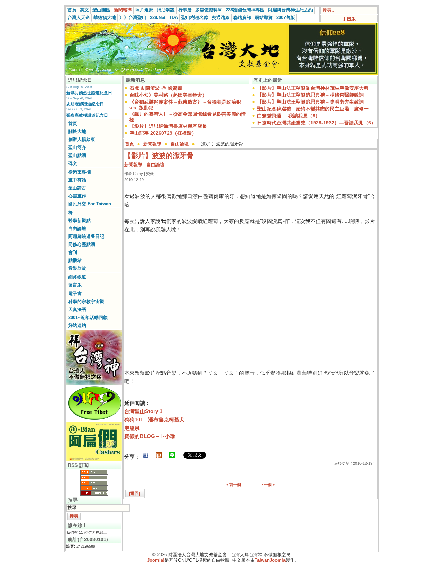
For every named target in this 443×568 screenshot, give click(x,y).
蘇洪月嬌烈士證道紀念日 (89, 92)
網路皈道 (77, 276)
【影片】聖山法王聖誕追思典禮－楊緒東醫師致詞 (310, 95)
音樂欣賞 (77, 268)
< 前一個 (233, 484)
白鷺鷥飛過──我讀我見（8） (288, 115)
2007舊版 (285, 17)
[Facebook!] (146, 457)
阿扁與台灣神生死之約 (290, 9)
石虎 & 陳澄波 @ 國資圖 (155, 88)
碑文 (72, 163)
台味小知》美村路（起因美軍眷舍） (168, 95)
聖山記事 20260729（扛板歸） (163, 133)
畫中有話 (77, 180)
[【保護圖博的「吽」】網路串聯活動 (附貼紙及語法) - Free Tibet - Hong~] (94, 420)
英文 (84, 9)
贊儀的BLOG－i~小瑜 (149, 436)
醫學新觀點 (79, 220)
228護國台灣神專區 (245, 9)
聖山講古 (77, 187)
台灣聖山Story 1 (143, 411)
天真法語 (77, 309)
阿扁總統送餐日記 (86, 236)
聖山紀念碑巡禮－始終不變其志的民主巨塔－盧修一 (313, 109)
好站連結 (77, 325)
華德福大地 (104, 17)
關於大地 (77, 131)
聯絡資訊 (242, 17)
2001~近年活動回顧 (88, 317)
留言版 (75, 284)
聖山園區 (101, 9)
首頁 (71, 9)
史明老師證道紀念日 (85, 103)
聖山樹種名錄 (194, 17)
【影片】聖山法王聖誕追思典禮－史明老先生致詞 (310, 102)
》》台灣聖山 (132, 17)
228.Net (157, 17)
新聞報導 (123, 9)
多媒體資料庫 (208, 9)
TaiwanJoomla (270, 560)
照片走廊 (144, 9)
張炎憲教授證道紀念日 (87, 115)
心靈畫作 (77, 195)
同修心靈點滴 (81, 244)
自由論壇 (77, 228)
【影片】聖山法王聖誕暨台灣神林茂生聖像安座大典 (313, 88)
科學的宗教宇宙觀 (86, 301)
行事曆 (185, 9)
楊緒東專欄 (79, 172)
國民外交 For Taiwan (89, 203)
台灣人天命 (78, 17)
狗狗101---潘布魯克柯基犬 (154, 420)
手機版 (349, 18)
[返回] (134, 493)
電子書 (75, 293)
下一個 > (267, 484)
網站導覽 (264, 17)
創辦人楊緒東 (81, 139)
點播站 (75, 260)
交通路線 (221, 17)
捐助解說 (166, 9)
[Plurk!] (159, 457)
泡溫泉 (132, 428)
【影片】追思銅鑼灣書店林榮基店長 (168, 126)
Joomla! (155, 560)
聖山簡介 (77, 147)
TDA (173, 17)
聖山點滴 (77, 155)
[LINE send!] (172, 457)
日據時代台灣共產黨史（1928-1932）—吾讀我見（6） (316, 122)
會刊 (72, 252)
